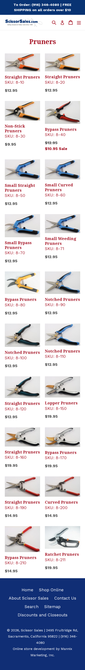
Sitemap (52, 606)
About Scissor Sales (29, 598)
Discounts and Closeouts (43, 614)
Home (27, 589)
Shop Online (51, 589)
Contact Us (65, 598)
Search (32, 606)
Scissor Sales (32, 630)
